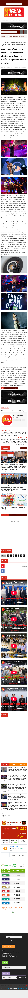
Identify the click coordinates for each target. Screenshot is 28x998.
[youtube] (15, 1)
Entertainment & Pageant (11, 41)
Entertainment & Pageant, (20, 67)
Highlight (14, 764)
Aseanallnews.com (13, 986)
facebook (22, 515)
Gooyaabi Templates (22, 988)
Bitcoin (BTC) (13, 846)
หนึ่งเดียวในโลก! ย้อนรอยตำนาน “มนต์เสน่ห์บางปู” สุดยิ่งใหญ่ (13, 508)
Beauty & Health (17, 36)
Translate (7, 979)
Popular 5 (5, 764)
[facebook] (12, 1)
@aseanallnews (6, 815)
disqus (14, 515)
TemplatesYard (5, 988)
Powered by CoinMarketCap (14, 859)
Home (2, 41)
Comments (23, 764)
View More (24, 448)
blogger (5, 515)
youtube (16, 420)
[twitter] (16, 940)
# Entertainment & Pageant (11, 388)
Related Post (5, 448)
